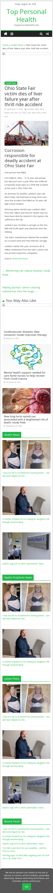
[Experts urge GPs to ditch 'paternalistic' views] (26, 533)
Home (5, 45)
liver (16, 113)
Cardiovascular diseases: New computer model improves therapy (25, 333)
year (6, 116)
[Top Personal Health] (5, 34)
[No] (49, 881)
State (34, 113)
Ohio (24, 113)
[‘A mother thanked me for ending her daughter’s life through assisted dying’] (26, 487)
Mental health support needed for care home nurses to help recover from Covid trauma (25, 375)
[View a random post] (47, 34)
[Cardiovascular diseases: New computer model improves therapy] (26, 305)
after (37, 109)
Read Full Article (20, 258)
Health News (17, 45)
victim (43, 113)
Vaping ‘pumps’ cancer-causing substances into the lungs (21, 289)
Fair (12, 113)
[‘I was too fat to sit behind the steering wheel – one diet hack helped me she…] (26, 441)
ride (29, 113)
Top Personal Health (26, 15)
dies (41, 109)
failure (7, 113)
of (20, 113)
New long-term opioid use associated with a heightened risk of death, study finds (26, 419)
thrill (38, 113)
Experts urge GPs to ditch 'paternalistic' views (23, 563)
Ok (26, 886)
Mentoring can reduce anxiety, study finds (26, 272)
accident (30, 109)
